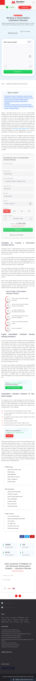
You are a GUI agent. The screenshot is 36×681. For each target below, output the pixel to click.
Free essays (16, 621)
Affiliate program (5, 621)
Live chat (9, 435)
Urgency (5, 200)
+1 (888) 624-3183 (19, 432)
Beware (26, 619)
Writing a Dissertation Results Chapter (10, 644)
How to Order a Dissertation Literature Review (16, 99)
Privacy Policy (16, 676)
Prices (26, 617)
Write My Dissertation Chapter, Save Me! (10, 631)
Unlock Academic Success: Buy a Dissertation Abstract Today (15, 633)
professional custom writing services (21, 128)
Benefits (21, 619)
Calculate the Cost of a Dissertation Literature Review (18, 96)
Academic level (7, 186)
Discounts (3, 619)
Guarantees (15, 619)
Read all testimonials (17, 571)
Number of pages (7, 215)
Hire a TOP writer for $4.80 (13, 387)
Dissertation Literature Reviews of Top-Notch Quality (17, 104)
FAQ (22, 621)
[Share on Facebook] (22, 536)
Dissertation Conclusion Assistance (9, 646)
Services (7, 617)
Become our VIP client (16, 235)
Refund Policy (23, 676)
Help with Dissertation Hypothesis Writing (11, 635)
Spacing (5, 193)
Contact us (26, 621)
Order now (25, 7)
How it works (14, 617)
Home (2, 617)
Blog (11, 621)
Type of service (7, 171)
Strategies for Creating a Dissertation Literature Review (18, 97)
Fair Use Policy (30, 676)
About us (9, 619)
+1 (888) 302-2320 (10, 432)
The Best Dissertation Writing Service (10, 629)
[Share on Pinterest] (32, 536)
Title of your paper (8, 163)
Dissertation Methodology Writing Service (11, 637)
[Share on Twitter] (27, 536)
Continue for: (18, 71)
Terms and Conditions (7, 676)
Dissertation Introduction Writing (8, 643)
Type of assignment (8, 178)
